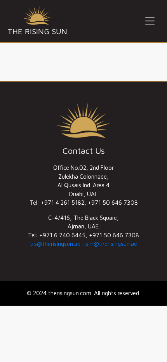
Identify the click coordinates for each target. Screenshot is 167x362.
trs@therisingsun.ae (55, 243)
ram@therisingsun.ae (110, 243)
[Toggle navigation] (150, 21)
